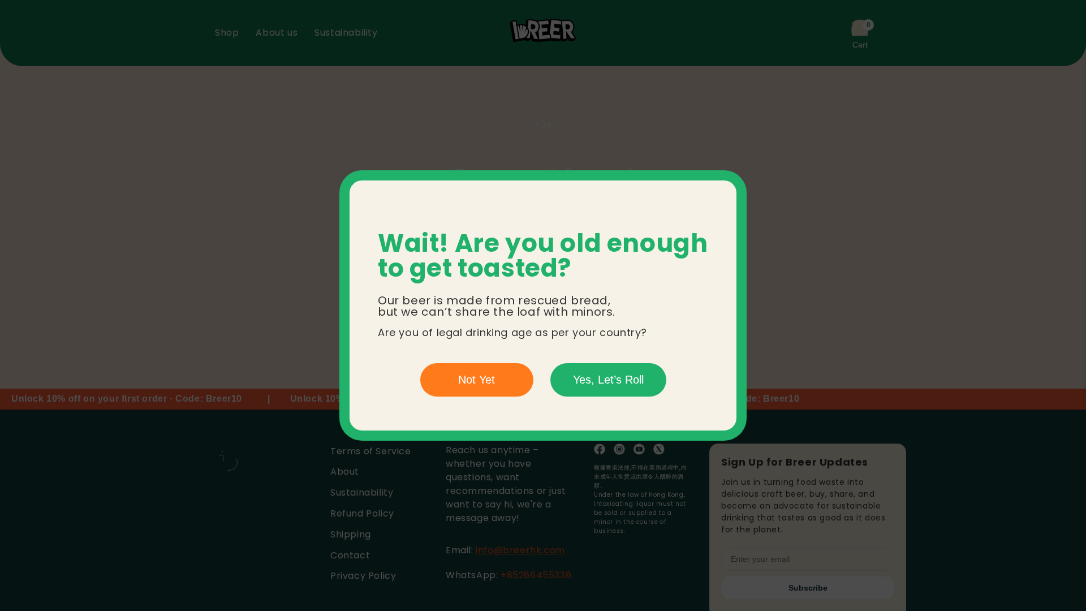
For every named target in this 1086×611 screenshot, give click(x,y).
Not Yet (476, 379)
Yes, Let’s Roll (608, 379)
